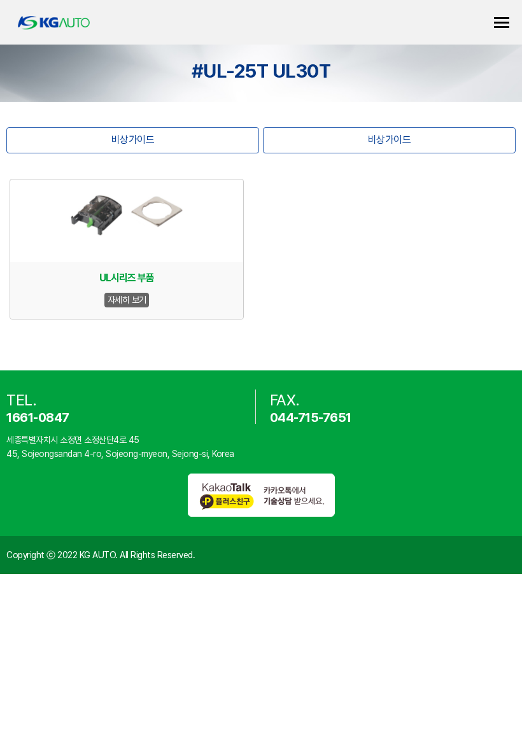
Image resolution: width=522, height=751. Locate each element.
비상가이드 (133, 140)
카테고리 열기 (501, 22)
